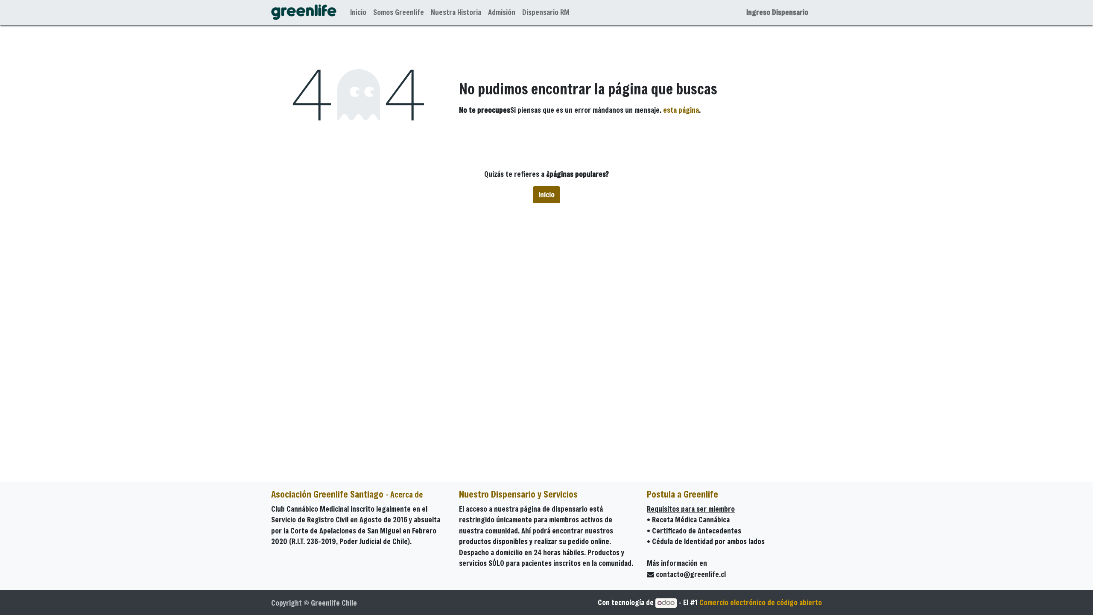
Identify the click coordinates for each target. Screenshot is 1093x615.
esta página (681, 110)
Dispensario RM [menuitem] (546, 12)
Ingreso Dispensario (777, 12)
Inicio (546, 194)
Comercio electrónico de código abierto (760, 602)
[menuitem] (358, 12)
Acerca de (406, 494)
